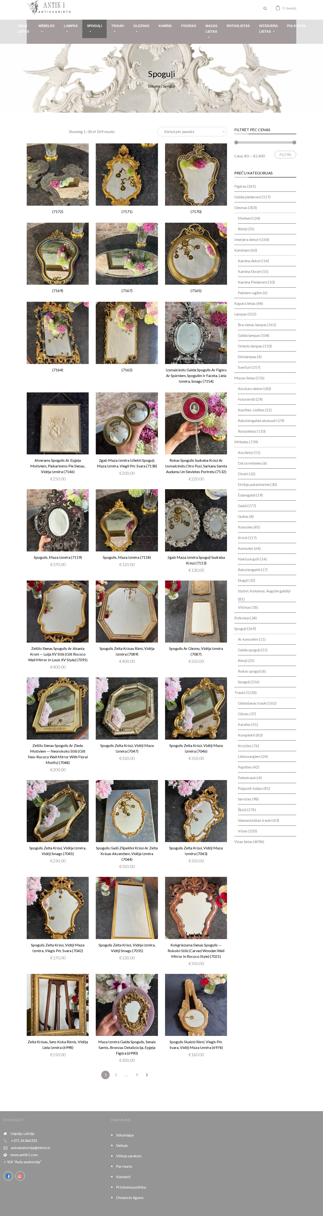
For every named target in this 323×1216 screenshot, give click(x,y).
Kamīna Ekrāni (249, 271)
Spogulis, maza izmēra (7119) (58, 557)
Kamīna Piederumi (252, 282)
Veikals (122, 1145)
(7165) (196, 290)
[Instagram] (20, 1176)
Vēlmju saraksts (129, 1156)
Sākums (154, 86)
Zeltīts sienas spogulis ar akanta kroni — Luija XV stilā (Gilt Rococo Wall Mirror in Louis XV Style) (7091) (57, 654)
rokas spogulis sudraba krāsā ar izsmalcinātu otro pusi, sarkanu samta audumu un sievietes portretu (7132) (196, 466)
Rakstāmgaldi (249, 569)
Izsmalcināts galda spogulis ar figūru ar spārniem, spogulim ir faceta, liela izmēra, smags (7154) (196, 375)
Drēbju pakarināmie (254, 484)
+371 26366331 (24, 1140)
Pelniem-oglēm (250, 292)
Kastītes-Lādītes (251, 410)
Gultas (243, 516)
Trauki (117, 26)
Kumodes (245, 548)
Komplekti (246, 735)
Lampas (71, 26)
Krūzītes (245, 745)
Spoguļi (94, 26)
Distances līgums (130, 1197)
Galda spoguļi (249, 650)
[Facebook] (8, 1176)
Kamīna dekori (250, 260)
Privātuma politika (131, 1187)
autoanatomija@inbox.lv (30, 1147)
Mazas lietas (211, 28)
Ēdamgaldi (246, 495)
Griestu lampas (250, 346)
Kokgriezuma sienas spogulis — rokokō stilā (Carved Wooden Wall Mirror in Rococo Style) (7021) (196, 951)
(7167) (127, 290)
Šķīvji (242, 809)
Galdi (242, 505)
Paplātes (245, 767)
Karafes (244, 724)
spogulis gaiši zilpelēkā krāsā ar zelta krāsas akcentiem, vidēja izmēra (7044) (127, 853)
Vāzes (243, 831)
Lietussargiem (249, 756)
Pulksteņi (296, 26)
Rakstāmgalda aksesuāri (257, 420)
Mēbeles (46, 26)
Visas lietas (23, 28)
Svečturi (244, 367)
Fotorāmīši (246, 399)
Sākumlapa (125, 1135)
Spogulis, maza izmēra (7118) (127, 557)
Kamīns (165, 26)
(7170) (196, 211)
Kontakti (123, 1176)
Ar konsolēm (248, 639)
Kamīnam (242, 250)
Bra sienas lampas (252, 324)
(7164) (57, 370)
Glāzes (243, 713)
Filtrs (285, 154)
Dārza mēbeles (250, 463)
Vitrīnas (244, 607)
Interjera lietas (268, 28)
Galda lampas (249, 335)
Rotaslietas (238, 26)
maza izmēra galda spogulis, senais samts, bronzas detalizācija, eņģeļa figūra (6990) (127, 1047)
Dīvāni (243, 473)
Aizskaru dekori (251, 388)
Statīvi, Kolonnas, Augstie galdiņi (264, 591)
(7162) (127, 370)
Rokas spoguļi (249, 671)
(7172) (57, 211)
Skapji (243, 580)
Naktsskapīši (248, 559)
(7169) (57, 290)
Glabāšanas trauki (252, 703)
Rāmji (242, 228)
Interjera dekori (247, 239)
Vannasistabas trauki (255, 820)
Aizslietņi (245, 452)
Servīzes (244, 799)
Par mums (124, 1166)
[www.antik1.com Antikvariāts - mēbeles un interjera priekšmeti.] (49, 13)
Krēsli (242, 537)
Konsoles (245, 527)
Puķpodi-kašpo (250, 788)
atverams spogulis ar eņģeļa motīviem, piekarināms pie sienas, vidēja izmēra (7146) (57, 466)
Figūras (188, 26)
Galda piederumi (247, 197)
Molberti (245, 218)
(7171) (127, 211)
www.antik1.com (24, 1154)
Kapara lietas (245, 303)
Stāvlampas (247, 356)
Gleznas (141, 26)
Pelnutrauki (247, 777)
